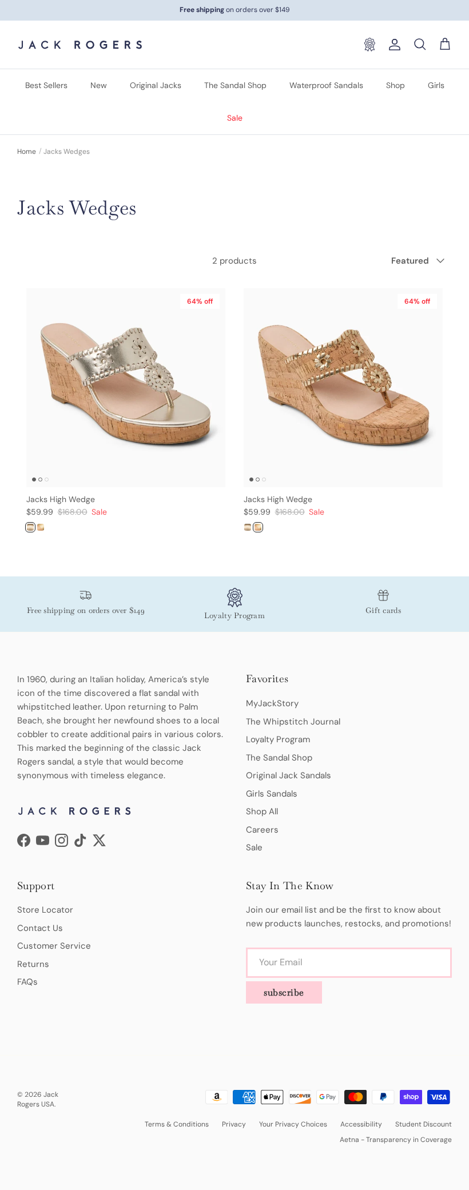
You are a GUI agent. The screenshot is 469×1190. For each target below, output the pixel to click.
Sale (235, 118)
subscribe (284, 992)
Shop (395, 85)
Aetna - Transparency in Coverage (396, 1139)
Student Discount (423, 1124)
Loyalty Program (278, 739)
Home (26, 151)
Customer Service (54, 946)
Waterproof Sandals (326, 85)
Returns (33, 964)
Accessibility (361, 1124)
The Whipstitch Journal (293, 721)
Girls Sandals (271, 793)
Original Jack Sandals (288, 775)
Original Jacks (155, 85)
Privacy (234, 1124)
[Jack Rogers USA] (80, 44)
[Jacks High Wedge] (30, 527)
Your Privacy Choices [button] (293, 1124)
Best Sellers (46, 85)
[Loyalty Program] (369, 44)
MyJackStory (272, 703)
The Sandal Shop (235, 85)
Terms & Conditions (177, 1124)
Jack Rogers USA (37, 1099)
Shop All (262, 811)
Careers (262, 829)
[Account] (392, 44)
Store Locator (45, 910)
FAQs (27, 982)
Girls (436, 85)
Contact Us (40, 928)
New (98, 85)
